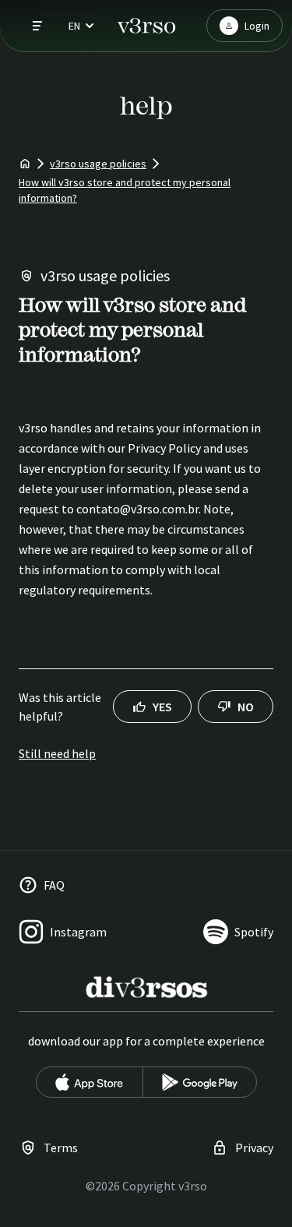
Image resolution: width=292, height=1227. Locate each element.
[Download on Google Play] (199, 1082)
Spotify (253, 932)
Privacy (254, 1147)
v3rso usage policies (98, 164)
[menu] (31, 25)
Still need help (57, 753)
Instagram (78, 932)
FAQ (54, 885)
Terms (61, 1147)
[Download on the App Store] (89, 1082)
